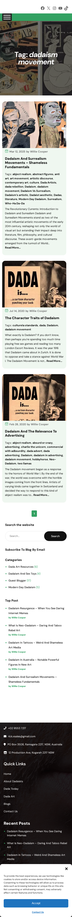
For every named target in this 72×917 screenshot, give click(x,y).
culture (34, 182)
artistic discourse (41, 178)
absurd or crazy (42, 442)
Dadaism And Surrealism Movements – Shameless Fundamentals (26, 163)
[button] (66, 869)
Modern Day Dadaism (32, 199)
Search (55, 536)
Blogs (7, 804)
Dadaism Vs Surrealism (35, 191)
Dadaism (30, 186)
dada (42, 325)
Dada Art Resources (20, 566)
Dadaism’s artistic (16, 195)
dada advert (34, 451)
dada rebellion (14, 186)
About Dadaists (13, 781)
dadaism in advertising (48, 455)
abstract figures (42, 174)
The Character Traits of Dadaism (32, 318)
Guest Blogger (17, 580)
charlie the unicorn (33, 447)
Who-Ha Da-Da (15, 203)
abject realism (22, 174)
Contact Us (38, 912)
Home (7, 774)
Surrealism (54, 199)
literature (11, 199)
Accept (36, 903)
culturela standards (25, 325)
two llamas (25, 463)
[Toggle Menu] (7, 17)
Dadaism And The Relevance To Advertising (31, 433)
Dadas (58, 195)
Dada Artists (48, 182)
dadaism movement (18, 329)
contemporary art (16, 182)
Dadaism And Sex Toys (22, 573)
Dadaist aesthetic (41, 195)
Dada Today (11, 788)
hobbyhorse (40, 459)
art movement (19, 178)
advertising (12, 447)
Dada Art (9, 796)
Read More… (13, 247)
